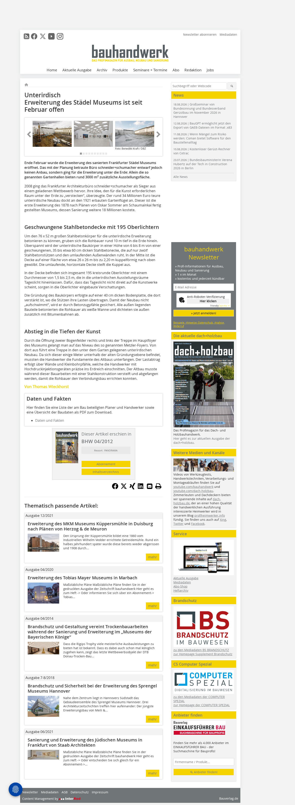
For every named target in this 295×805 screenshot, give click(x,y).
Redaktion (192, 69)
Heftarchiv (180, 590)
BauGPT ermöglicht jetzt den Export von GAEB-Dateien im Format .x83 (202, 125)
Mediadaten (228, 34)
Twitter (178, 524)
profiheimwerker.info (209, 515)
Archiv (102, 69)
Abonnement (106, 464)
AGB (65, 792)
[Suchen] (232, 86)
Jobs (210, 69)
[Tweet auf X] (123, 488)
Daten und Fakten (49, 420)
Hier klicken (208, 301)
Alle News (180, 177)
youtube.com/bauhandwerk (193, 487)
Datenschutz (80, 792)
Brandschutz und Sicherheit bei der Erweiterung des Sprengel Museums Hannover (92, 688)
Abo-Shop (180, 586)
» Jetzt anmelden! (203, 313)
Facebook (198, 524)
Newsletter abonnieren (200, 34)
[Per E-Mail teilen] (149, 486)
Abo (176, 69)
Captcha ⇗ (219, 305)
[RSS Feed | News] (26, 36)
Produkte (120, 69)
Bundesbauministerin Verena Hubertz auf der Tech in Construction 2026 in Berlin (202, 164)
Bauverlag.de (228, 798)
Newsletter (30, 792)
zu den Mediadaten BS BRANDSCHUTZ (201, 650)
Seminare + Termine (150, 69)
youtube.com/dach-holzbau (193, 491)
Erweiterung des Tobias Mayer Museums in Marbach (82, 578)
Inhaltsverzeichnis (106, 472)
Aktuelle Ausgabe (77, 69)
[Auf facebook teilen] (115, 488)
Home (52, 69)
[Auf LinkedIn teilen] (141, 488)
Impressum (100, 792)
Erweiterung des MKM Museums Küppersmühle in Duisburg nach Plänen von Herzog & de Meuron (90, 526)
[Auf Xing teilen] (132, 488)
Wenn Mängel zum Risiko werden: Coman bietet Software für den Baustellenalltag (202, 138)
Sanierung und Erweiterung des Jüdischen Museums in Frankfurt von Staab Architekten (85, 742)
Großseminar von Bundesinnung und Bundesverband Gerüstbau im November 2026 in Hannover (199, 110)
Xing (223, 520)
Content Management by (40, 799)
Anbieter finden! (205, 772)
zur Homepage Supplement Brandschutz (202, 654)
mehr (152, 557)
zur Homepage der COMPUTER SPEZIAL (201, 705)
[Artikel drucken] (158, 486)
